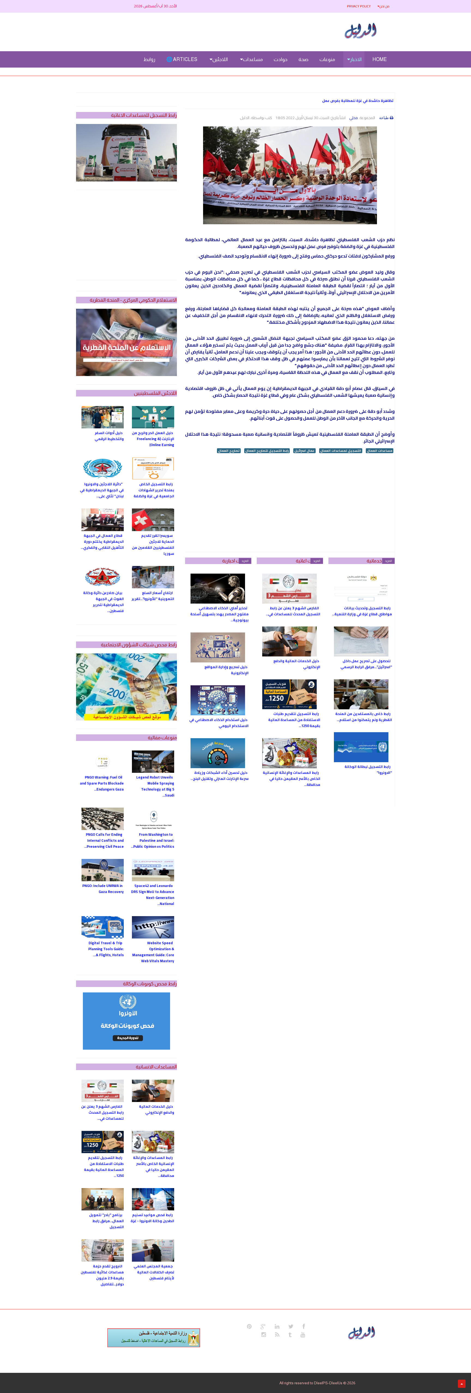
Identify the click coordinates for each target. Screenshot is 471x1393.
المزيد (388, 561)
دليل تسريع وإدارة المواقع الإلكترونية (226, 670)
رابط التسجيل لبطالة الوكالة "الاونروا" (368, 769)
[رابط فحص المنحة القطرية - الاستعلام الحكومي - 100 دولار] (126, 342)
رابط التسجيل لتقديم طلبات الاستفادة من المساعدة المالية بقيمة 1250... (294, 719)
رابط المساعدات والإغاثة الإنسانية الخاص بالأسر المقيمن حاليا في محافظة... (291, 778)
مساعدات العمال (379, 450)
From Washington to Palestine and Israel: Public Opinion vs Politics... (152, 840)
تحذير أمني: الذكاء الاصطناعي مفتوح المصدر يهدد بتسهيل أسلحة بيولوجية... (219, 614)
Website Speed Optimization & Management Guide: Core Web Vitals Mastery (153, 952)
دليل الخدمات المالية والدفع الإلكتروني (296, 664)
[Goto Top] (462, 1383)
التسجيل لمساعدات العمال (340, 450)
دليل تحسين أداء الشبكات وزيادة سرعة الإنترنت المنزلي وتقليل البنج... (220, 775)
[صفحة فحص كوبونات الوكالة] (126, 1021)
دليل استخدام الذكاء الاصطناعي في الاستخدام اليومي (219, 722)
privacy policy (359, 6)
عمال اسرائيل (304, 450)
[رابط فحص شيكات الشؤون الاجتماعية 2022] (126, 686)
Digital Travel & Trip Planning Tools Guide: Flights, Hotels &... (106, 949)
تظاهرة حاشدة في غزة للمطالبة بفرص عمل (357, 100)
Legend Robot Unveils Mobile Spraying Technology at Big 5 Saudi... (155, 786)
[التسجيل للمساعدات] (126, 152)
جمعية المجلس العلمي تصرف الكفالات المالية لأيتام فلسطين (154, 1272)
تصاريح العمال (229, 450)
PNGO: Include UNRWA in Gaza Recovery (103, 888)
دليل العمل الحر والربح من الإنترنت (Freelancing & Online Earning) (153, 438)
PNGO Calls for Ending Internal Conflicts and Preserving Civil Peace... (104, 840)
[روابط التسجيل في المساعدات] (153, 1337)
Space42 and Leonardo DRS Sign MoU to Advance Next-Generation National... (152, 894)
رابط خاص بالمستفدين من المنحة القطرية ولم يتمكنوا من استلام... (363, 716)
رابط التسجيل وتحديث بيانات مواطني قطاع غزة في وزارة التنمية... (362, 611)
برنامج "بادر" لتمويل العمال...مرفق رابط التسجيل (106, 1221)
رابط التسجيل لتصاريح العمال (267, 450)
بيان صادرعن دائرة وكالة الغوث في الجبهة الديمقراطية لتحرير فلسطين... (103, 601)
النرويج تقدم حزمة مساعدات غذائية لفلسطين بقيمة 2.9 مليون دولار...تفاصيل (102, 1275)
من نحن (384, 6)
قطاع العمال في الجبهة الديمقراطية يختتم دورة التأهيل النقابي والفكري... (102, 541)
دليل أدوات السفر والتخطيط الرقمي (109, 435)
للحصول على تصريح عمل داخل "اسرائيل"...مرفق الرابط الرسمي (366, 664)
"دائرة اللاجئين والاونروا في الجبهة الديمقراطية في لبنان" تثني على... (102, 490)
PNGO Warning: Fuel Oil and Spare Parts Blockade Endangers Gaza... (102, 783)
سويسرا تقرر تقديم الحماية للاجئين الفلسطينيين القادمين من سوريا (153, 544)
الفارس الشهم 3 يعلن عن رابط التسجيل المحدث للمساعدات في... (293, 611)
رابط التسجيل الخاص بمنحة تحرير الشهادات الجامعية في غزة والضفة (154, 490)
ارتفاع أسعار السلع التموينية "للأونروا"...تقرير (153, 595)
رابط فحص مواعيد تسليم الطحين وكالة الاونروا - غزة (152, 1218)
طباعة (384, 118)
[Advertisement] (290, 503)
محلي (353, 117)
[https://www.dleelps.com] (362, 1332)
